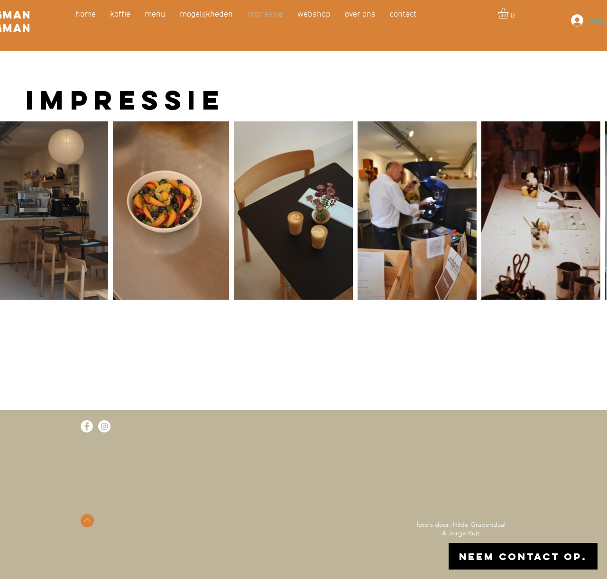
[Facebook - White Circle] (87, 426)
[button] (509, 13)
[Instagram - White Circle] (104, 426)
